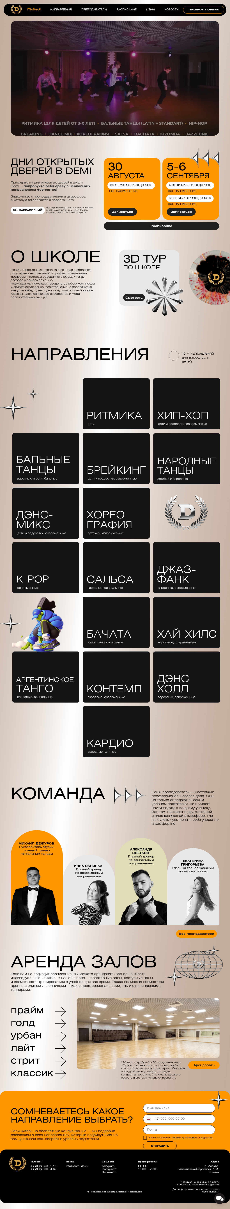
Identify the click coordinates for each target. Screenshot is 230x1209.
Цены (150, 10)
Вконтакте (109, 1172)
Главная (34, 10)
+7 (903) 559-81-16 (43, 1166)
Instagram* (109, 1169)
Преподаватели (94, 10)
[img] (45, 677)
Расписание (127, 10)
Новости (171, 10)
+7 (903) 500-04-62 (43, 1169)
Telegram (108, 1166)
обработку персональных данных (192, 1138)
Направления (61, 10)
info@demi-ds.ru (77, 1166)
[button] (203, 10)
